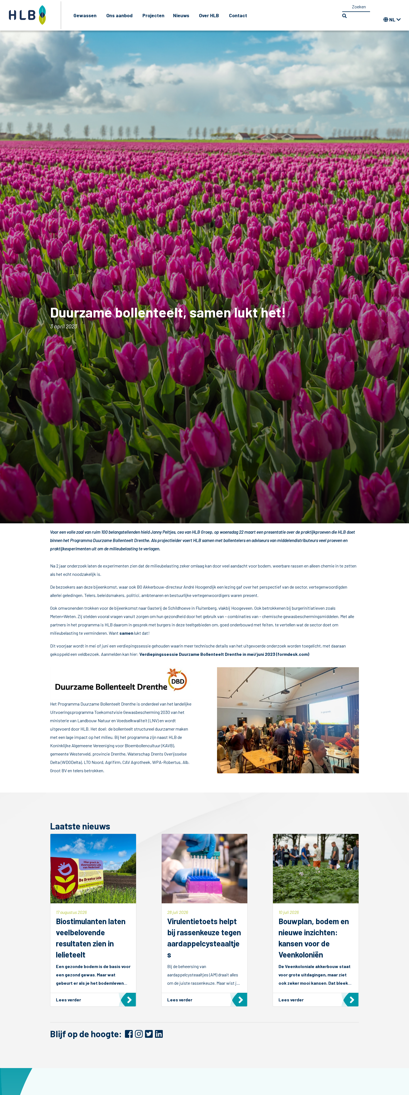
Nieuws (181, 15)
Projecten (153, 15)
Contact (238, 15)
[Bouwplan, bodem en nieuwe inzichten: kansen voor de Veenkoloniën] (316, 920)
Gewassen (85, 15)
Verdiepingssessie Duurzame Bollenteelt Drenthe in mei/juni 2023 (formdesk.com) (224, 654)
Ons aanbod (119, 15)
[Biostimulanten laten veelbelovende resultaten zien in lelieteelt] (93, 920)
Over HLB (209, 15)
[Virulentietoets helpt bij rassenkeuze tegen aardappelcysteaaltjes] (204, 920)
